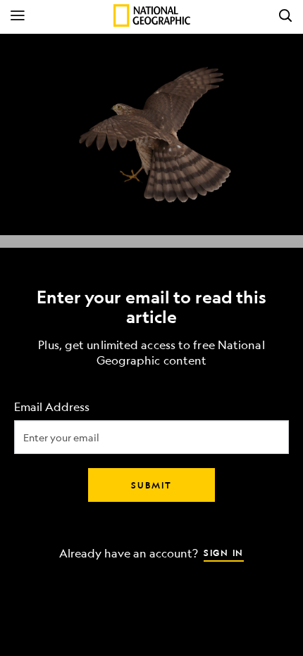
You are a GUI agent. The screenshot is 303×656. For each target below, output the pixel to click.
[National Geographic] (151, 15)
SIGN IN (224, 552)
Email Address (51, 407)
